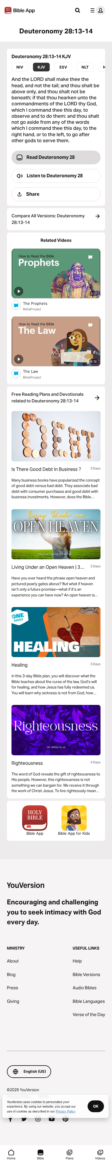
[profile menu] (96, 10)
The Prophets (40, 303)
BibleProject (32, 309)
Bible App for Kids (74, 833)
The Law (35, 371)
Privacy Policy (66, 1111)
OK (96, 1106)
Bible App (34, 833)
